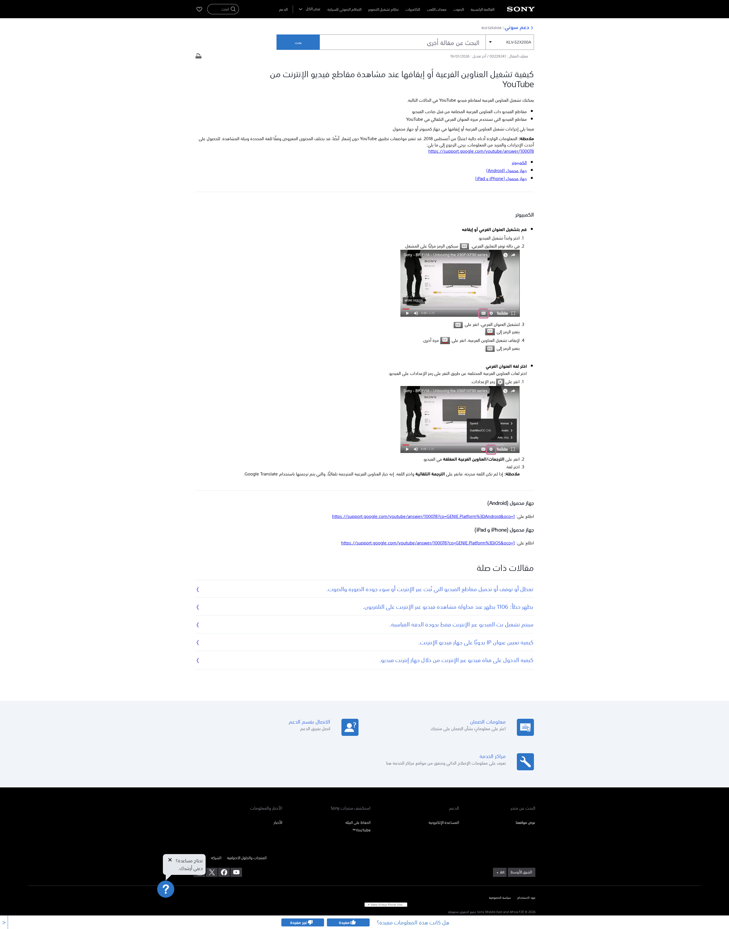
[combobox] (427, 42)
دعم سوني (517, 27)
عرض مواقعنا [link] (525, 822)
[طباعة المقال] (198, 56)
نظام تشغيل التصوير (383, 9)
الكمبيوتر (519, 162)
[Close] (170, 860)
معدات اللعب (437, 9)
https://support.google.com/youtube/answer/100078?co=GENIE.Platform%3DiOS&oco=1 (428, 542)
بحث (298, 42)
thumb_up (353, 922)
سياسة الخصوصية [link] (500, 898)
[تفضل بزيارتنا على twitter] (212, 872)
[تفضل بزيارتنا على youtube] (236, 872)
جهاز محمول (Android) (506, 170)
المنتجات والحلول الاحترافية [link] (247, 858)
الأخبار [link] (278, 822)
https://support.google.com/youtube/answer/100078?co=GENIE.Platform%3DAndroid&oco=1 (423, 516)
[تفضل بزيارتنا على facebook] (224, 872)
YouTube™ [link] (361, 830)
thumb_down (310, 922)
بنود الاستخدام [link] (526, 898)
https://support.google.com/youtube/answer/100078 (481, 151)
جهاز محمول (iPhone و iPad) (501, 178)
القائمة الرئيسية (482, 9)
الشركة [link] (216, 858)
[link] (521, 872)
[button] (160, 910)
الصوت (458, 9)
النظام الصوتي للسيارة (344, 9)
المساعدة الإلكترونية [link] (444, 822)
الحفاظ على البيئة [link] (357, 822)
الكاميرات (413, 9)
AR (502, 872)
